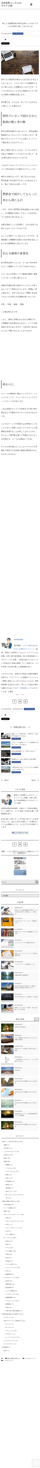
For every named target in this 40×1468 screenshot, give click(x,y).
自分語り (7, 1148)
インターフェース (12, 1267)
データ (9, 1247)
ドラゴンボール (12, 1171)
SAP (8, 1244)
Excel (8, 1257)
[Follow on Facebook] (14, 701)
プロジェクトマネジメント (13, 1214)
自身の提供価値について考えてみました (24, 751)
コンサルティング (11, 1277)
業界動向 (9, 1304)
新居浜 (9, 1184)
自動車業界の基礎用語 (21, 975)
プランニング (11, 1330)
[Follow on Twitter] (20, 701)
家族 (6, 1161)
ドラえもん (10, 1168)
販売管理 (9, 1287)
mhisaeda (18, 639)
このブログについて (11, 1151)
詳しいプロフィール (20, 833)
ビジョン (9, 1324)
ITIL (8, 1271)
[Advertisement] (20, 357)
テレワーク (8, 1317)
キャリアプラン (9, 1344)
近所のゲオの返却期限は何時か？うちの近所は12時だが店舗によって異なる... (26, 912)
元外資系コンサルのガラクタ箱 (11, 4)
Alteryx (9, 1241)
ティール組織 (9, 1208)
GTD (8, 1231)
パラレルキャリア (10, 1340)
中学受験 (10, 1181)
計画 (8, 1218)
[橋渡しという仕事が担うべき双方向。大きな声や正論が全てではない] (5, 738)
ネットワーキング (12, 1337)
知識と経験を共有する (10, 1201)
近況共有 (17, 1070)
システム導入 (11, 1264)
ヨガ (8, 1198)
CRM (8, 1254)
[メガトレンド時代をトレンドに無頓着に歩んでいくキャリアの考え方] (5, 746)
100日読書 (8, 1204)
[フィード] (25, 701)
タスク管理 (10, 1234)
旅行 (6, 1350)
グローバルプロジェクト (14, 1221)
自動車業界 (10, 1297)
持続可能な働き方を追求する (12, 1314)
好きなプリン (11, 1191)
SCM (8, 1281)
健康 (6, 1145)
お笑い (9, 1178)
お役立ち (8, 1155)
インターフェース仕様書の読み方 (25, 942)
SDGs (8, 1307)
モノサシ (9, 1327)
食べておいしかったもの (14, 1194)
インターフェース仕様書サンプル (25, 964)
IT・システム (9, 1238)
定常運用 (6, 1347)
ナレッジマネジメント (13, 1228)
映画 (8, 1175)
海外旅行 (9, 1188)
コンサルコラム (18, 33)
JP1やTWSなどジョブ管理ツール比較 (26, 997)
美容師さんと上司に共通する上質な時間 (24, 759)
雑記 (6, 1158)
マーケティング (12, 1301)
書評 (6, 1211)
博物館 (9, 1165)
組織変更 (9, 1274)
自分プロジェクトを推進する (14, 1320)
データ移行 (10, 1251)
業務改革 (10, 1284)
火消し (9, 1224)
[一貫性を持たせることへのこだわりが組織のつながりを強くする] (5, 771)
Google (9, 1261)
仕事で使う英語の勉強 (13, 1311)
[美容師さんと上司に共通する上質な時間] (5, 764)
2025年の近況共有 (20, 1027)
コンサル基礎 (11, 1291)
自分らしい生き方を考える (12, 1141)
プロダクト (10, 1334)
